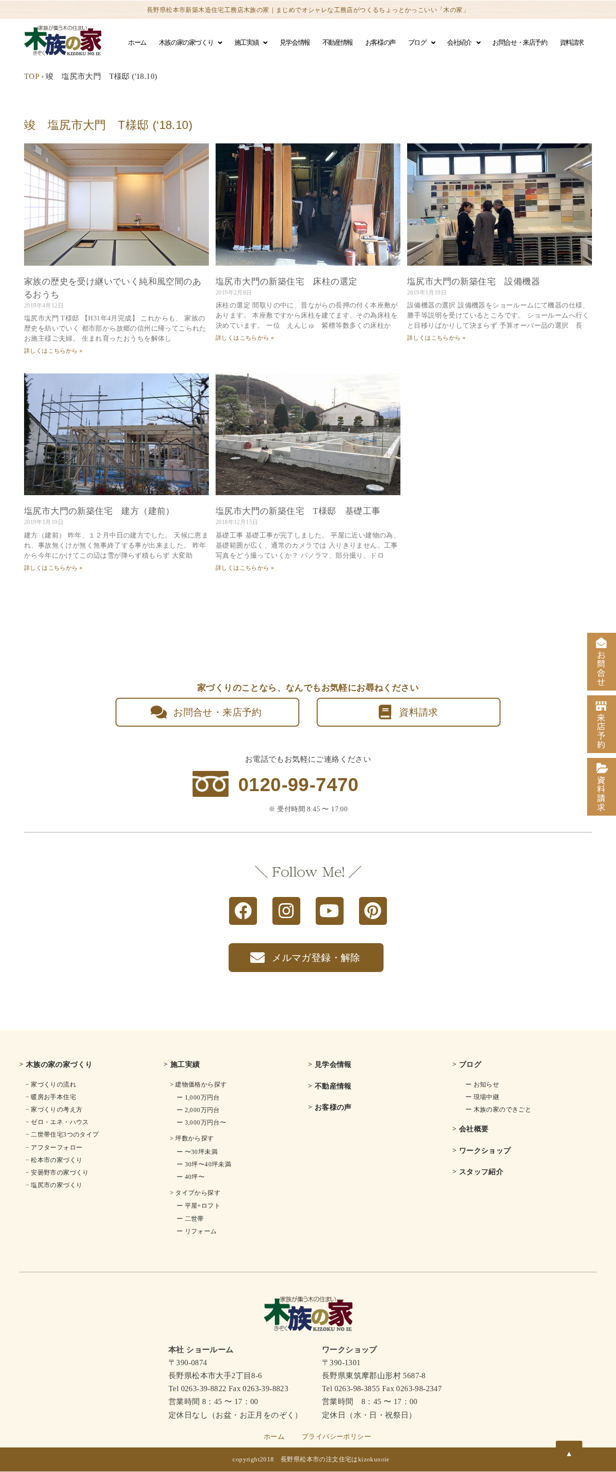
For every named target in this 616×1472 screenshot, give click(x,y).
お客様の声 (380, 42)
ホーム (137, 42)
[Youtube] (330, 911)
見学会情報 (295, 42)
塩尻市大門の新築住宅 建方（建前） (99, 511)
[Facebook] (243, 911)
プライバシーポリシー (336, 1436)
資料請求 (572, 42)
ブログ (417, 42)
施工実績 (246, 42)
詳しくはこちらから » (53, 350)
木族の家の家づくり (186, 42)
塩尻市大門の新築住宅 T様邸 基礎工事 (298, 511)
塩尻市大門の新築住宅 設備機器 (473, 281)
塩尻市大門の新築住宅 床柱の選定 (286, 281)
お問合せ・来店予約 (519, 42)
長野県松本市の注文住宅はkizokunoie (335, 1459)
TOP (31, 76)
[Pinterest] (373, 911)
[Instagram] (286, 911)
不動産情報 (337, 42)
